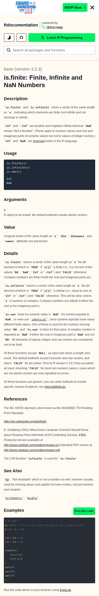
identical (39, 319)
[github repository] (21, 37)
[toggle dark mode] (9, 37)
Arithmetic (14, 498)
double (32, 498)
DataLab (65, 590)
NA (7, 479)
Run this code (84, 511)
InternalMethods (55, 387)
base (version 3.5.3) (23, 69)
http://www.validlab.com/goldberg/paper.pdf (32, 450)
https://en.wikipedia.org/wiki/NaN (25, 421)
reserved (38, 141)
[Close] (92, 7)
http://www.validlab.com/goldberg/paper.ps (31, 445)
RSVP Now (73, 7)
